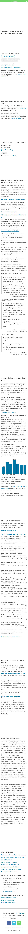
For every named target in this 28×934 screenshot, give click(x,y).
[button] (26, 1)
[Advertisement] (14, 88)
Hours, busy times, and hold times (10, 867)
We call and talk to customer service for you (12, 857)
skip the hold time (16, 118)
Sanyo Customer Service (7, 900)
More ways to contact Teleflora (9, 872)
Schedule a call (17, 67)
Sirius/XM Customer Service (8, 902)
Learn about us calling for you (9, 212)
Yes (17, 913)
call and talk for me (18, 486)
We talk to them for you (7, 65)
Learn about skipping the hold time (10, 231)
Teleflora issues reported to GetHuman (11, 637)
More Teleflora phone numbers (9, 862)
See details (13, 156)
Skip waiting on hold (6, 67)
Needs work (22, 913)
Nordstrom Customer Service (8, 897)
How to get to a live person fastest (10, 864)
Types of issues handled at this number (11, 869)
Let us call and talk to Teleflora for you (13, 199)
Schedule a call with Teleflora (8, 412)
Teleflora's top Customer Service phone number (13, 855)
